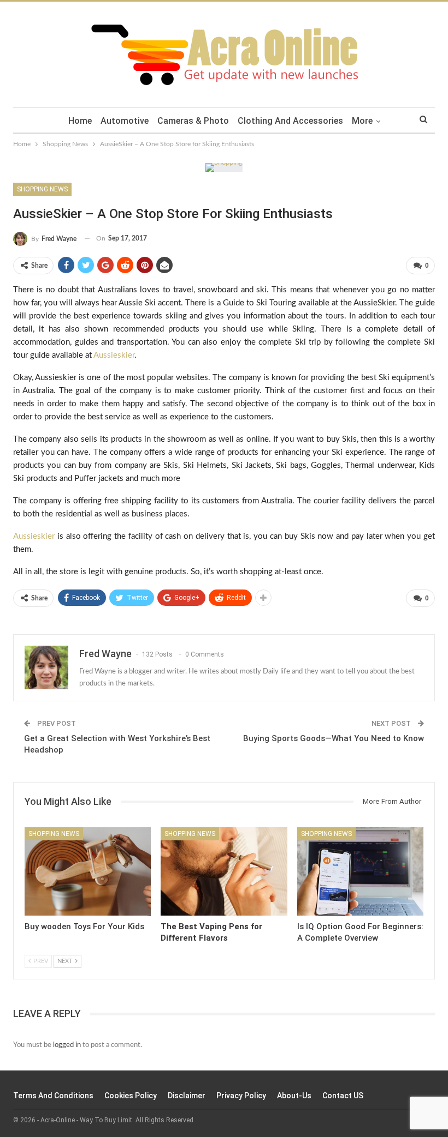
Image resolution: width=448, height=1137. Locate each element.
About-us (294, 1095)
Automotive (125, 121)
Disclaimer (186, 1095)
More (362, 121)
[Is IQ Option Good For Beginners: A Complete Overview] (360, 871)
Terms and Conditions (53, 1095)
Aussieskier (113, 355)
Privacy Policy (241, 1095)
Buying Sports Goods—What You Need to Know (333, 738)
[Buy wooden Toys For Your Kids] (88, 871)
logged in (67, 1045)
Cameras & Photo (193, 121)
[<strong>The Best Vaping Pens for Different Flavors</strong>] (224, 871)
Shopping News (42, 189)
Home (80, 121)
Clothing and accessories (290, 121)
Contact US (342, 1095)
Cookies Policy (130, 1095)
